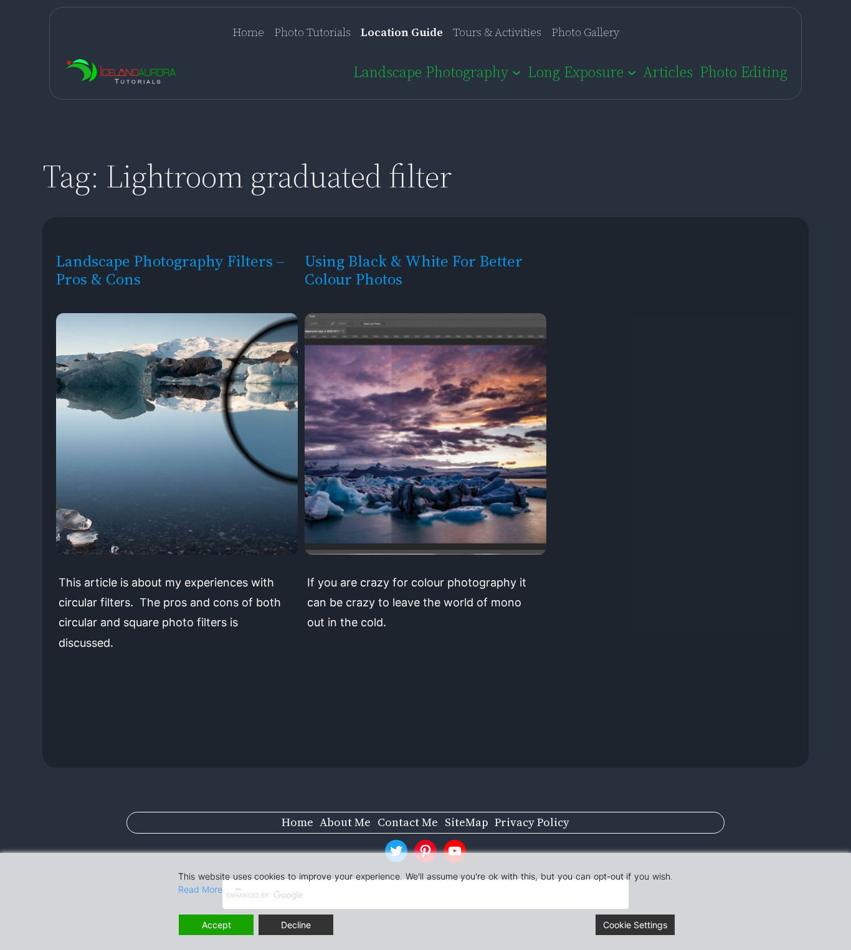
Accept (216, 924)
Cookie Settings (635, 924)
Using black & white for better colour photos (414, 270)
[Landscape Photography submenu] (516, 71)
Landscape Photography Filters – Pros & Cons (170, 270)
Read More (200, 889)
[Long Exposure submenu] (631, 71)
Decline (296, 924)
